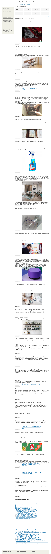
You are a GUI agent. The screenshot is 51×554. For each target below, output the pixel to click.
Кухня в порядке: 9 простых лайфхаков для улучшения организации (29, 454)
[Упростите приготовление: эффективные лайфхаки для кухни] (32, 110)
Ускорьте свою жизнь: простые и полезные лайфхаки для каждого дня (29, 284)
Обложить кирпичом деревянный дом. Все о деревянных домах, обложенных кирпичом (29, 529)
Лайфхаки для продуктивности (27, 13)
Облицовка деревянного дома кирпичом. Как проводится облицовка (26, 531)
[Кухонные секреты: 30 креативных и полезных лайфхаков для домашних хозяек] (32, 351)
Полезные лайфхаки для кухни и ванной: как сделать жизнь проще (29, 141)
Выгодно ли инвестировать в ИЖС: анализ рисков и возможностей (26, 535)
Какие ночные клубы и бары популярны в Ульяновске (23, 504)
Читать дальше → (17, 69)
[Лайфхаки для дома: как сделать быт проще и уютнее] (32, 34)
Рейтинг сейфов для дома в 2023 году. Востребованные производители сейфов (27, 537)
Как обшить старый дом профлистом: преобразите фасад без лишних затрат (26, 506)
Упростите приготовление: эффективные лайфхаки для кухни (28, 95)
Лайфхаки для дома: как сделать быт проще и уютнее (26, 18)
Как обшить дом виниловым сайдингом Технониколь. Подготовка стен (26, 538)
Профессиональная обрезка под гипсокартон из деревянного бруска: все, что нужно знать (29, 522)
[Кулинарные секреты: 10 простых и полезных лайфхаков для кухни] (32, 447)
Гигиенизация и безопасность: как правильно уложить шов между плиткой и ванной (28, 524)
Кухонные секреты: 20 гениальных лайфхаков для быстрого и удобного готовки (31, 369)
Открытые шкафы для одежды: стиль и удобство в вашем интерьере (26, 513)
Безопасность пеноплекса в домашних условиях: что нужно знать (25, 530)
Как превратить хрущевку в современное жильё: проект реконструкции (26, 516)
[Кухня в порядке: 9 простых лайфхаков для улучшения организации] (32, 464)
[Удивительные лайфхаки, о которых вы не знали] (32, 222)
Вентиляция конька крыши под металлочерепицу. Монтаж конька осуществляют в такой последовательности (32, 542)
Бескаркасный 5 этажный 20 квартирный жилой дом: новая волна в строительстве (7, 30)
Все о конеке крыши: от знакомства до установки (23, 541)
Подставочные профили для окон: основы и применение (23, 507)
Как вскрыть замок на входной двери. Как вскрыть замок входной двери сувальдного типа (29, 544)
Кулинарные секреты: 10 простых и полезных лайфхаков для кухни (29, 432)
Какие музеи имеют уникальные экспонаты (22, 512)
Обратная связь (33, 551)
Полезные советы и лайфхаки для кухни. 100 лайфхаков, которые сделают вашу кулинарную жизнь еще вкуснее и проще (31, 482)
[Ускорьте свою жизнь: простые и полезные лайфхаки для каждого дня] (32, 299)
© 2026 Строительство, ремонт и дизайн (7, 551)
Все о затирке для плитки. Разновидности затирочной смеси (25, 546)
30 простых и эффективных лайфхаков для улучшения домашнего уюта (30, 388)
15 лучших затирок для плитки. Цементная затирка (23, 547)
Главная (21, 4)
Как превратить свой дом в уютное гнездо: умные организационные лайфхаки (31, 174)
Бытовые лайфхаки (27, 9)
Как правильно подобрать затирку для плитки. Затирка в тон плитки (26, 548)
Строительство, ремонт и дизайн (25, 1)
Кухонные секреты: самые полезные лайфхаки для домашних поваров (30, 420)
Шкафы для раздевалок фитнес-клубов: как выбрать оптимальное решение (27, 510)
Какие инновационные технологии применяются (22, 508)
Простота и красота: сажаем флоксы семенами (23, 520)
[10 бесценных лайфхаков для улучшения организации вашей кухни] (32, 327)
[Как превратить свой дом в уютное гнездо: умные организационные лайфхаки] (32, 191)
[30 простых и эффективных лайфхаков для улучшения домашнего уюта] (32, 397)
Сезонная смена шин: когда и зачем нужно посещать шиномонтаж (25, 500)
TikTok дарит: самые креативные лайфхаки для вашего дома (28, 119)
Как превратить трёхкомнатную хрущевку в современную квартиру (26, 517)
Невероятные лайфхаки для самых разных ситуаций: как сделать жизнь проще (32, 233)
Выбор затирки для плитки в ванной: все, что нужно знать (24, 523)
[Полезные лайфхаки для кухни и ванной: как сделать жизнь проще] (32, 161)
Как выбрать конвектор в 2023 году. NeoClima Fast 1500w (24, 536)
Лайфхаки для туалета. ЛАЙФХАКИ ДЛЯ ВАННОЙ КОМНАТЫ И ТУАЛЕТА (31, 82)
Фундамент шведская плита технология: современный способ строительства (8, 18)
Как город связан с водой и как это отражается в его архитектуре (25, 511)
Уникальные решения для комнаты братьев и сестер (23, 527)
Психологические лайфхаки (44, 13)
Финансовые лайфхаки (36, 13)
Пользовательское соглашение (23, 551)
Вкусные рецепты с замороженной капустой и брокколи (24, 526)
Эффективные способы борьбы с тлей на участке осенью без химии (26, 509)
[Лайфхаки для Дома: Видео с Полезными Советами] (32, 274)
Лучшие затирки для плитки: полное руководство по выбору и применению (27, 515)
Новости (25, 4)
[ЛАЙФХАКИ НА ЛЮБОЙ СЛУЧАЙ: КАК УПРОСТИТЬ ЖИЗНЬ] (32, 62)
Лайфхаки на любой (19, 9)
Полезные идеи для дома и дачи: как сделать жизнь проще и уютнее (25, 501)
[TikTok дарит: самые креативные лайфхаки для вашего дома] (32, 133)
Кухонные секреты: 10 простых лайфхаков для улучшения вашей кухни (30, 356)
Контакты (18, 551)
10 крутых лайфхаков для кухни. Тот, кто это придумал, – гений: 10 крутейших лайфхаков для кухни (30, 540)
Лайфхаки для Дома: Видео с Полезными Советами (26, 257)
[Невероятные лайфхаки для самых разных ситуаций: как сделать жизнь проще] (32, 248)
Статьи (28, 4)
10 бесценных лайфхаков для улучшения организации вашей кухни (29, 309)
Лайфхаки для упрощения (36, 10)
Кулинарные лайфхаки (45, 9)
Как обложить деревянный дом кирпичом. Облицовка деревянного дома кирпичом (28, 534)
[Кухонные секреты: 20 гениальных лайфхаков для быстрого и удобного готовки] (32, 384)
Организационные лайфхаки (19, 13)
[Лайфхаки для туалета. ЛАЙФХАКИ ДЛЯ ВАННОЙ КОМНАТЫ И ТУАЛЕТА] (32, 89)
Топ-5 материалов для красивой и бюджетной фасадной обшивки (25, 505)
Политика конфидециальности (20, 552)
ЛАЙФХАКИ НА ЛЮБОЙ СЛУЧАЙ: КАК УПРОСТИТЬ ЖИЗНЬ (28, 46)
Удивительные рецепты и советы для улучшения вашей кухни (28, 402)
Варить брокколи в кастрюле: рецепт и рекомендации (24, 525)
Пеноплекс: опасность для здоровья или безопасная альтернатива (26, 528)
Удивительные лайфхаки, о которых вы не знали (25, 208)
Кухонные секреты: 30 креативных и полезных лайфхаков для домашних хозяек (32, 338)
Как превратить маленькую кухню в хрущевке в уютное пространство (26, 519)
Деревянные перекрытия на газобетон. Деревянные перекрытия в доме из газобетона (28, 539)
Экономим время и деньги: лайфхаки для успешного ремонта (24, 502)
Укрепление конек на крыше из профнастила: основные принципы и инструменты (28, 543)
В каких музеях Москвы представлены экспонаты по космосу (25, 514)
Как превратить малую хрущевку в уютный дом (23, 518)
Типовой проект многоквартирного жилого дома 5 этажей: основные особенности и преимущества (8, 10)
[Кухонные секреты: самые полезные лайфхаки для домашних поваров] (32, 427)
